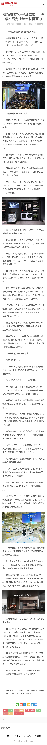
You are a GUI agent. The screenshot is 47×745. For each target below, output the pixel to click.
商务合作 (27, 736)
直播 (22, 713)
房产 (16, 713)
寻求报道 (38, 736)
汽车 (38, 710)
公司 (11, 713)
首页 (5, 710)
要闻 (11, 710)
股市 (16, 710)
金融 (22, 710)
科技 (33, 710)
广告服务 (16, 736)
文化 (5, 713)
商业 (27, 710)
